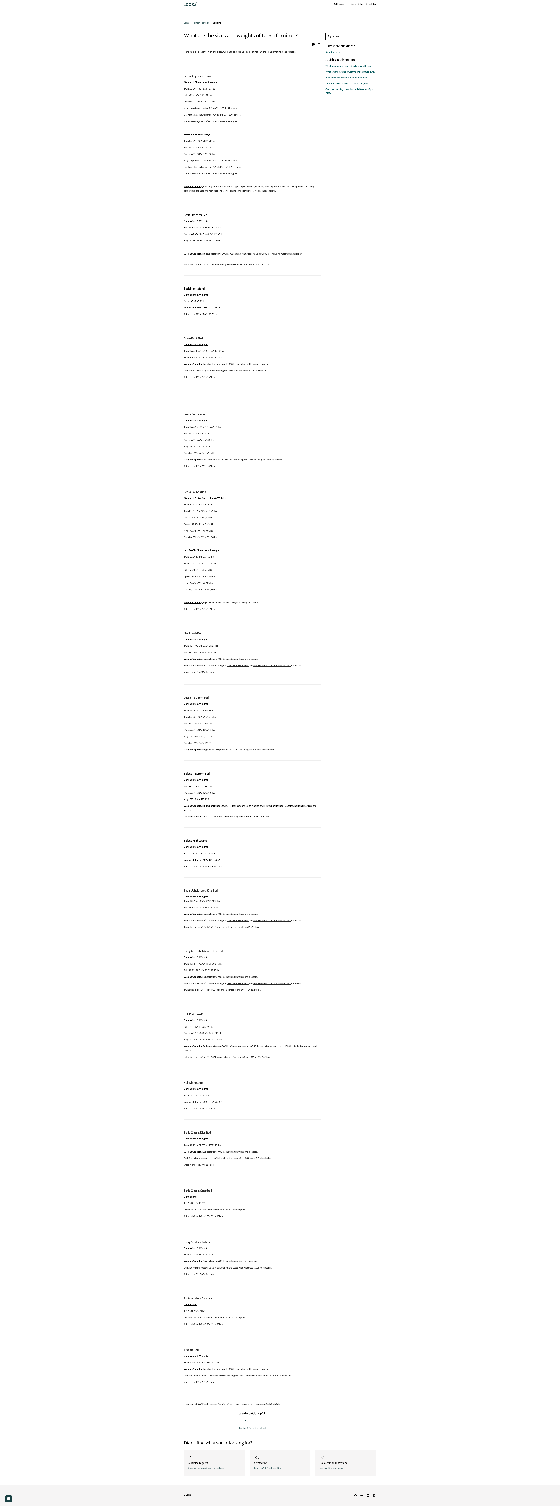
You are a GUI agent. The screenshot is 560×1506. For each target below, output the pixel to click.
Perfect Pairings (200, 22)
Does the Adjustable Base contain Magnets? (348, 83)
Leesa (186, 22)
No (258, 1421)
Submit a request (334, 52)
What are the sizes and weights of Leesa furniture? (350, 71)
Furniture (351, 4)
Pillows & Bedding (367, 4)
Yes (247, 1421)
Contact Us (260, 1463)
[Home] (190, 4)
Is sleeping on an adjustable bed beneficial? (347, 77)
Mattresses (338, 4)
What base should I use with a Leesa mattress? (348, 65)
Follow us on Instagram (333, 1463)
